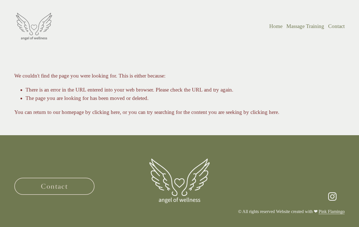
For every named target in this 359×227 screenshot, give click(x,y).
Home (275, 26)
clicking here (106, 112)
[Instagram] (332, 196)
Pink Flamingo (332, 211)
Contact (336, 26)
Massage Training (305, 26)
